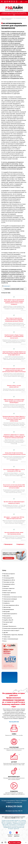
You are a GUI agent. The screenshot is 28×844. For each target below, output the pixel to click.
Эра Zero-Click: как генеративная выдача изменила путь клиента (14, 502)
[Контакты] (14, 2)
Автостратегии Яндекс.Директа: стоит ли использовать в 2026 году (14, 470)
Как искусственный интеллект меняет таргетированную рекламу (14, 533)
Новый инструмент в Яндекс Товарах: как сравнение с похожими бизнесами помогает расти (14, 336)
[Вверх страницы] (25, 843)
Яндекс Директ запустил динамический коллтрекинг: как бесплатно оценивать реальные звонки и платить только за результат (14, 302)
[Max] (21, 1)
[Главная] (5, 2)
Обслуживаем (4, 13)
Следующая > (20, 544)
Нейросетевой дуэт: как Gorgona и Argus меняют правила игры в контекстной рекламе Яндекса (14, 401)
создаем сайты (11, 693)
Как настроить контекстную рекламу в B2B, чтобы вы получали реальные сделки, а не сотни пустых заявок (14, 486)
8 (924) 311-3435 (14, 806)
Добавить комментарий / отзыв (14, 289)
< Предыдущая (8, 544)
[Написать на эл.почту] (9, 2)
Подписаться (8, 558)
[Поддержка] (11, 2)
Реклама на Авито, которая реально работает (14, 386)
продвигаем (19, 700)
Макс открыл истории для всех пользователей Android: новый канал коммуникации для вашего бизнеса (14, 319)
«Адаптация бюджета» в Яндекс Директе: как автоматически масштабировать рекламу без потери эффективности (14, 353)
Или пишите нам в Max (12, 810)
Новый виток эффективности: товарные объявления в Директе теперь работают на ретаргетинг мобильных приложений (14, 436)
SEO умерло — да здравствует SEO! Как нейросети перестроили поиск (14, 517)
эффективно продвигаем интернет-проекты (16, 13)
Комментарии (6, 286)
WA (19, 810)
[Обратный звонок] (2, 843)
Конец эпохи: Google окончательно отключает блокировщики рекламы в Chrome (14, 453)
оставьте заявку (15, 735)
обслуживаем (8, 700)
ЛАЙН (14, 8)
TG (21, 810)
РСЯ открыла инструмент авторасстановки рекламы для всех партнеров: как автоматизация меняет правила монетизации (14, 370)
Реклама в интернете (9, 18)
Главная (2, 18)
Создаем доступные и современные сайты (10, 12)
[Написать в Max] (7, 2)
